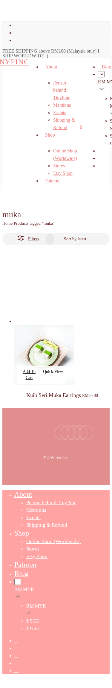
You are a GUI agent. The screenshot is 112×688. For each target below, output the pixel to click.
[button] (29, 375)
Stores (32, 549)
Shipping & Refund (46, 525)
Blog (21, 573)
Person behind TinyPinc (51, 502)
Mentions (36, 510)
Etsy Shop (36, 556)
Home (7, 223)
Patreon (25, 564)
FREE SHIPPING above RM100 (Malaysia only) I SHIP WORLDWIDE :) (50, 53)
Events (33, 517)
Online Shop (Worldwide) (53, 541)
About (23, 494)
